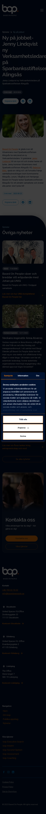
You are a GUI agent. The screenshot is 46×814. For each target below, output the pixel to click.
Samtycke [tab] (8, 376)
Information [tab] (23, 376)
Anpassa (21, 428)
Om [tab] (37, 376)
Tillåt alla (23, 419)
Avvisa (23, 436)
